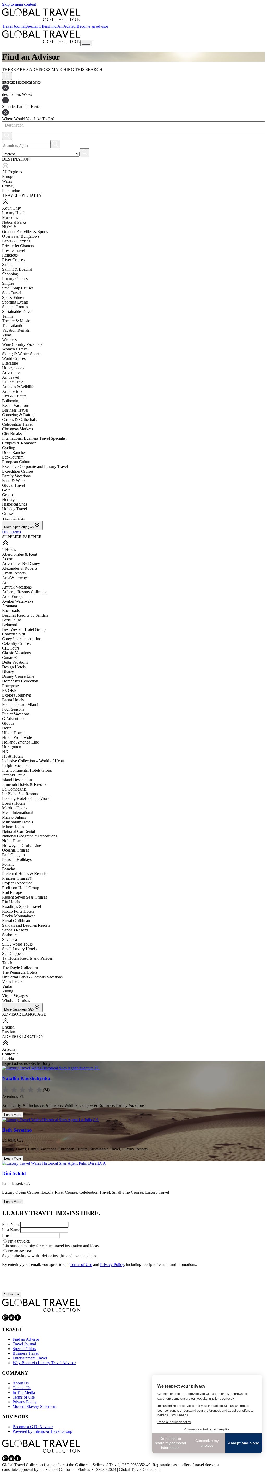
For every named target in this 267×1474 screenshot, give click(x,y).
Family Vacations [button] (16, 476)
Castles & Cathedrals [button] (19, 419)
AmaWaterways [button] (15, 577)
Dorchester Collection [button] (20, 681)
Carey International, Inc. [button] (22, 639)
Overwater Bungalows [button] (20, 236)
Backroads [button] (11, 610)
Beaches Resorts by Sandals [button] (25, 615)
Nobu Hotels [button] (12, 841)
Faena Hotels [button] (13, 700)
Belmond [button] (9, 624)
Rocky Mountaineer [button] (18, 916)
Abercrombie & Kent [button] (19, 554)
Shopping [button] (10, 274)
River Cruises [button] (13, 260)
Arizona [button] (8, 1049)
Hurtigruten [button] (11, 747)
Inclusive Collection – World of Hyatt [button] (33, 761)
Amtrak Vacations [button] (17, 587)
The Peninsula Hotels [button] (19, 972)
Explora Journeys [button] (16, 695)
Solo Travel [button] (11, 292)
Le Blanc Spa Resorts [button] (20, 794)
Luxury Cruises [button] (15, 278)
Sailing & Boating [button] (17, 269)
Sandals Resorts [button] (15, 930)
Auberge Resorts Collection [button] (25, 592)
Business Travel (26, 1353)
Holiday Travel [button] (14, 509)
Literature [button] (10, 363)
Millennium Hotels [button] (17, 822)
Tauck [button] (7, 963)
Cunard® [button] (9, 657)
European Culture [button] (16, 462)
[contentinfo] (41, 15)
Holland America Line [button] (20, 742)
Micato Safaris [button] (14, 817)
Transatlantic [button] (12, 325)
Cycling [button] (8, 447)
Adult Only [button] (11, 208)
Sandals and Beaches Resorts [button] (26, 925)
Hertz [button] (6, 728)
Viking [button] (7, 991)
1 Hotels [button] (9, 549)
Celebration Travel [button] (17, 424)
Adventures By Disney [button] (21, 563)
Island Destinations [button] (17, 779)
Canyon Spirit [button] (13, 634)
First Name (11, 1224)
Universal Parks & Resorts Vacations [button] (32, 977)
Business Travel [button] (15, 410)
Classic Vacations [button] (16, 653)
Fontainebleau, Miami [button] (20, 704)
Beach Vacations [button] (15, 405)
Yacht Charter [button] (13, 518)
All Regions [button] (12, 172)
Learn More (12, 1115)
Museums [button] (10, 217)
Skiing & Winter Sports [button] (21, 354)
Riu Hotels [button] (11, 902)
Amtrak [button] (8, 582)
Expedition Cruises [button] (17, 471)
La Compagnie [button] (14, 789)
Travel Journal (14, 26)
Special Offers (37, 26)
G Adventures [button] (13, 718)
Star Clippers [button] (12, 953)
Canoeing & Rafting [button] (18, 415)
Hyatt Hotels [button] (12, 756)
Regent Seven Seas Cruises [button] (24, 897)
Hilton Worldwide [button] (17, 737)
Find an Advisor (26, 1339)
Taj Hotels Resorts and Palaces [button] (27, 958)
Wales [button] (7, 181)
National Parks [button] (14, 222)
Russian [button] (8, 1032)
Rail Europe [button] (12, 892)
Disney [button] (8, 671)
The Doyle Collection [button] (20, 967)
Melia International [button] (17, 812)
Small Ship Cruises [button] (17, 288)
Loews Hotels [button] (13, 803)
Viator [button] (7, 986)
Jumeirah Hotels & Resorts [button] (24, 784)
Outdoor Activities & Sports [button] (25, 231)
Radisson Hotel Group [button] (20, 887)
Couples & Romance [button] (19, 443)
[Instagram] (5, 1319)
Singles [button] (8, 283)
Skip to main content (19, 4)
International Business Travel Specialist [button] (34, 438)
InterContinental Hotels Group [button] (27, 770)
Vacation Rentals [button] (16, 330)
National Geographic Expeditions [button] (29, 836)
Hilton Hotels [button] (13, 732)
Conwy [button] (8, 186)
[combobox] (4, 125)
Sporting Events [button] (15, 302)
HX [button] (5, 751)
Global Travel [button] (13, 485)
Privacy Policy (112, 1264)
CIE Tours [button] (10, 648)
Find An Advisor (63, 26)
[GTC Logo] (41, 1305)
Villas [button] (6, 335)
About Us (21, 1383)
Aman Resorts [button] (14, 573)
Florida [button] (8, 1058)
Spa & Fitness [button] (13, 297)
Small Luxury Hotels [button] (19, 949)
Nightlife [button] (9, 227)
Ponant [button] (8, 864)
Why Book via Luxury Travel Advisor (44, 1362)
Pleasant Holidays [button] (17, 859)
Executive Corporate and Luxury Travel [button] (35, 466)
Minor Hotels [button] (13, 826)
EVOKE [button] (9, 690)
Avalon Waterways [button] (17, 601)
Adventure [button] (11, 372)
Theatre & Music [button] (16, 321)
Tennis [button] (7, 316)
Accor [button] (7, 559)
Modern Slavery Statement (34, 1406)
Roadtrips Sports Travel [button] (21, 906)
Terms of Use (81, 1264)
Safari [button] (7, 264)
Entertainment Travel (30, 1358)
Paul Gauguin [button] (13, 855)
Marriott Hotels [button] (14, 808)
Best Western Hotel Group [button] (24, 629)
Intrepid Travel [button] (14, 775)
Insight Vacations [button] (16, 765)
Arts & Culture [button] (14, 396)
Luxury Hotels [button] (14, 213)
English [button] (8, 1027)
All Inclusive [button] (12, 382)
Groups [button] (8, 494)
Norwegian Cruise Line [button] (21, 845)
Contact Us (22, 1388)
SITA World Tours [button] (17, 944)
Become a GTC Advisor (33, 1426)
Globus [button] (8, 723)
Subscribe (11, 1294)
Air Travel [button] (10, 377)
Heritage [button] (9, 499)
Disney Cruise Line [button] (18, 676)
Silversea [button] (9, 939)
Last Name (11, 1230)
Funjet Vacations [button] (15, 714)
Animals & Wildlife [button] (18, 386)
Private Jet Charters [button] (18, 245)
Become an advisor (92, 26)
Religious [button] (10, 255)
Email (7, 1235)
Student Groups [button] (15, 307)
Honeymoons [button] (13, 368)
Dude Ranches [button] (14, 452)
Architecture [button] (12, 391)
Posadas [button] (8, 869)
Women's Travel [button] (15, 349)
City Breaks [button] (12, 433)
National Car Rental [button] (18, 831)
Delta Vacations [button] (15, 662)
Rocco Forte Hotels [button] (18, 911)
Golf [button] (6, 490)
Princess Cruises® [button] (17, 878)
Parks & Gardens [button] (16, 241)
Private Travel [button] (13, 250)
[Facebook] (18, 1319)
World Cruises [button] (14, 358)
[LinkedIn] (11, 1319)
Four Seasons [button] (13, 709)
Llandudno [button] (11, 190)
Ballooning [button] (11, 401)
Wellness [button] (9, 339)
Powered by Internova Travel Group (42, 1431)
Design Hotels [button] (14, 667)
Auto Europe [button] (12, 596)
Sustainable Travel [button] (17, 311)
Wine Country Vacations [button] (22, 344)
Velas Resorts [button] (13, 981)
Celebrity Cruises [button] (16, 643)
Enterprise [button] (10, 685)
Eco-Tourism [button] (12, 457)
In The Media (24, 1392)
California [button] (10, 1054)
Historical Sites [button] (14, 504)
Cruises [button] (8, 513)
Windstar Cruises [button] (16, 1000)
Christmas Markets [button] (17, 429)
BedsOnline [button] (12, 620)
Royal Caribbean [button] (16, 920)
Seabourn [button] (10, 934)
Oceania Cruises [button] (15, 850)
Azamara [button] (9, 606)
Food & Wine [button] (13, 480)
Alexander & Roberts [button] (19, 568)
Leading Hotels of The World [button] (26, 798)
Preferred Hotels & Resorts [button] (24, 873)
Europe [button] (8, 176)
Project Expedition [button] (17, 883)
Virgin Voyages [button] (15, 996)
